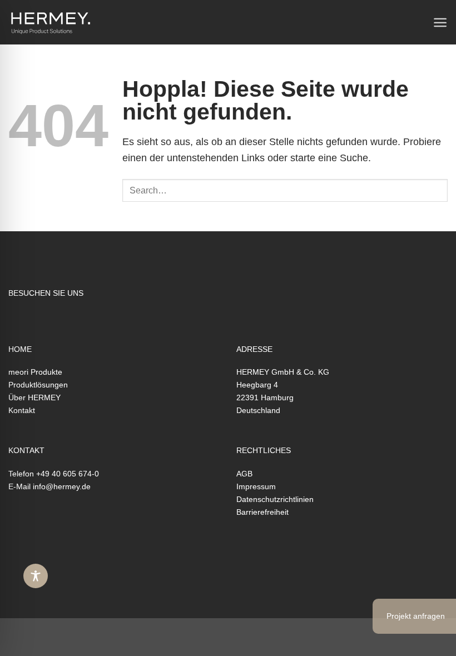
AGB (244, 473)
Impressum (256, 486)
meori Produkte (35, 371)
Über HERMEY (34, 397)
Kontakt (21, 410)
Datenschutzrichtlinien (275, 499)
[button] (440, 22)
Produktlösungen (38, 384)
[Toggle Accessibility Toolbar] (35, 576)
